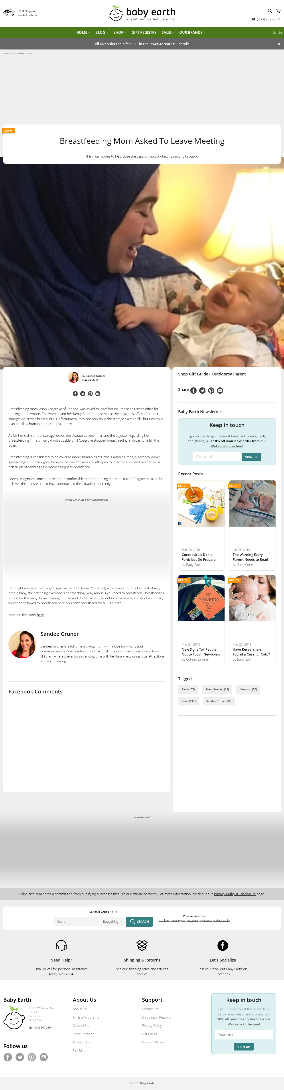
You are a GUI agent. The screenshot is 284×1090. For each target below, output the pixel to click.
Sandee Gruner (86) (218, 701)
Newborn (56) (248, 689)
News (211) (188, 701)
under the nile (221, 920)
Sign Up (251, 457)
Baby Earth (147, 1083)
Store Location (84, 1034)
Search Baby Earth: (103, 912)
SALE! (167, 32)
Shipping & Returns (156, 1017)
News (8, 130)
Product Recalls (153, 1042)
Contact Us (81, 1025)
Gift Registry (144, 32)
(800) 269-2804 (269, 19)
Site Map (79, 1050)
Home (82, 32)
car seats (192, 920)
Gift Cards (149, 1034)
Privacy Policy (152, 1025)
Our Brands (191, 32)
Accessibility (81, 1042)
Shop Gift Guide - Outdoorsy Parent (212, 374)
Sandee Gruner (95, 376)
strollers (164, 920)
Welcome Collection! (227, 446)
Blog (100, 32)
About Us (80, 1009)
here (40, 614)
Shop (119, 32)
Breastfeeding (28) (217, 689)
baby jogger (178, 920)
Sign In (277, 32)
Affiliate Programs (86, 1017)
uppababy (205, 920)
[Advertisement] (142, 91)
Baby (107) (188, 689)
